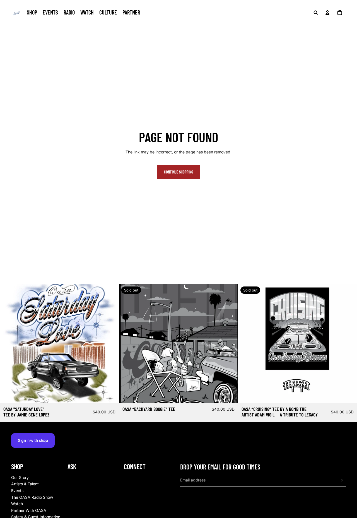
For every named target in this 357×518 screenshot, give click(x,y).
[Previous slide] (8, 344)
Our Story (20, 477)
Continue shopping (178, 172)
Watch (17, 503)
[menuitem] (32, 12)
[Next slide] (110, 344)
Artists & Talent (25, 483)
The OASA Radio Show (32, 497)
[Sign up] (341, 480)
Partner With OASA (28, 510)
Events (17, 490)
